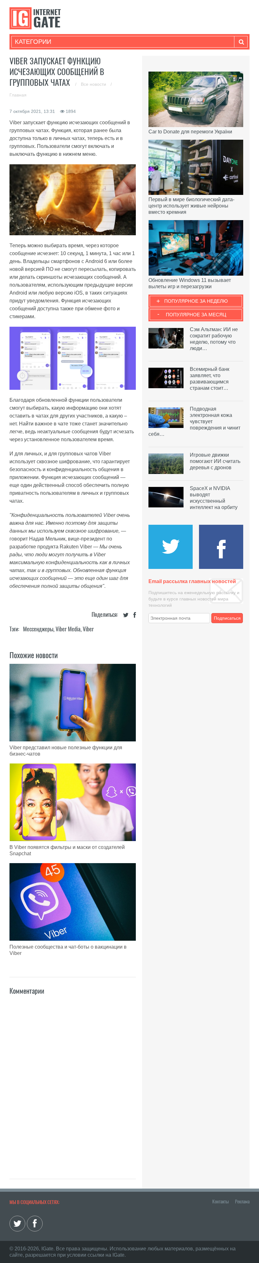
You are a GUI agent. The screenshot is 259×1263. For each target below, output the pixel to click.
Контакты (220, 1201)
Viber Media (68, 629)
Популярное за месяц (196, 314)
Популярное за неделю (196, 301)
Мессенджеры (38, 629)
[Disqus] (72, 1080)
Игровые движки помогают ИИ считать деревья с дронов (215, 461)
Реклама (242, 1201)
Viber (88, 629)
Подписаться (227, 618)
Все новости (94, 84)
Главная (18, 94)
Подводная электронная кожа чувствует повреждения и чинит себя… (194, 421)
